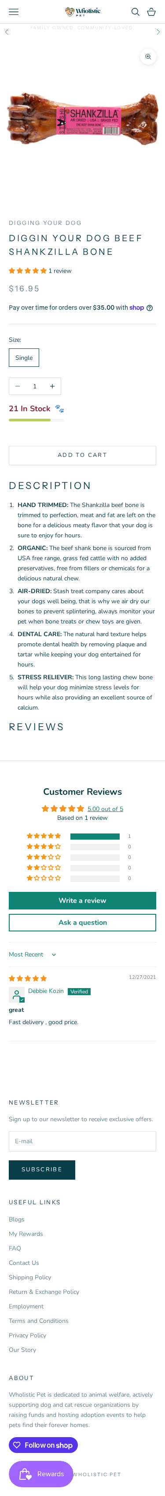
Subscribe (42, 1170)
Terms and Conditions (39, 1321)
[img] (28, 978)
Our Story (22, 1350)
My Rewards (26, 1234)
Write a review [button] (82, 901)
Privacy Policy (27, 1335)
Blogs (17, 1219)
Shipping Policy (30, 1277)
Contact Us (24, 1263)
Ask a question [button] (83, 922)
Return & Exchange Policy (44, 1292)
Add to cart (82, 455)
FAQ (15, 1248)
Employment (26, 1306)
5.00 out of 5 (105, 809)
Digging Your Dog (45, 222)
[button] (28, 271)
